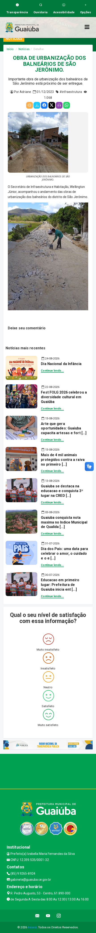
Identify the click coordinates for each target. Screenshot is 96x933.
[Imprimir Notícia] (29, 105)
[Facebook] (44, 105)
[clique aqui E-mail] (37, 916)
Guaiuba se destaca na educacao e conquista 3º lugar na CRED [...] (62, 491)
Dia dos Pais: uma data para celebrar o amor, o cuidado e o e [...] (64, 553)
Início (10, 49)
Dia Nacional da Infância (61, 364)
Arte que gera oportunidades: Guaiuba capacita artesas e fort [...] (63, 428)
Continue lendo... (52, 370)
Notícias (24, 49)
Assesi (32, 927)
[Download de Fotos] (36, 105)
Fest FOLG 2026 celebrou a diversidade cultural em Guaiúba (64, 397)
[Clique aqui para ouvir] (59, 105)
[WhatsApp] (66, 105)
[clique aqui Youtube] (48, 916)
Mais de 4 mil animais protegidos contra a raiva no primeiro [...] (63, 459)
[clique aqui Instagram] (59, 916)
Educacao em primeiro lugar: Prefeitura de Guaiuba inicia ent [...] (60, 585)
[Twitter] (51, 105)
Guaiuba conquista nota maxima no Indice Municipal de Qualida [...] (64, 522)
